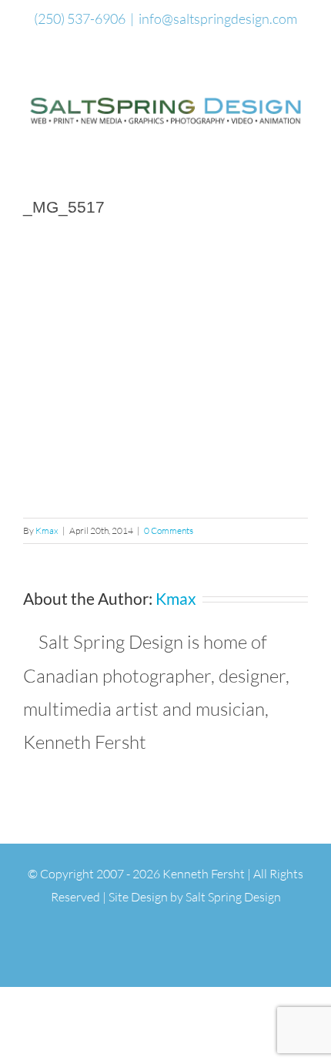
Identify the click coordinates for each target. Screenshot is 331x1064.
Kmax (47, 530)
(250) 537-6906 (79, 18)
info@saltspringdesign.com (218, 18)
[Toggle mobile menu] (302, 138)
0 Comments (168, 530)
